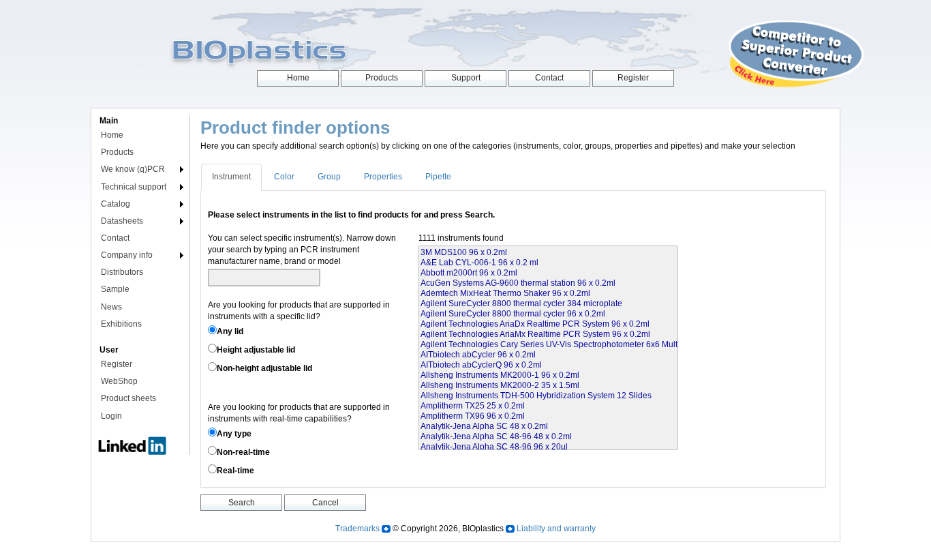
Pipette (438, 176)
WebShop (119, 381)
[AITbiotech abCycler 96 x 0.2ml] (548, 355)
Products (117, 152)
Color (284, 176)
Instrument (231, 176)
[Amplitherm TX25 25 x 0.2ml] (548, 406)
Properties (383, 176)
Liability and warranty (556, 528)
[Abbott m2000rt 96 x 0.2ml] (548, 273)
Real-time (235, 470)
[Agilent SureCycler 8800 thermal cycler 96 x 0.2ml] (548, 314)
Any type (234, 434)
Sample (115, 289)
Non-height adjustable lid (264, 368)
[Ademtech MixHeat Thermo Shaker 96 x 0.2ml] (548, 293)
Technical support (133, 187)
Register (116, 364)
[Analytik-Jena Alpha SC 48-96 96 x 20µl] (548, 447)
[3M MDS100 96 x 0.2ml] (548, 253)
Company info (127, 255)
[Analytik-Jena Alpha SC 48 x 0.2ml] (548, 426)
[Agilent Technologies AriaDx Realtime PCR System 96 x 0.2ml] (548, 324)
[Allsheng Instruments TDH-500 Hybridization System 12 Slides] (548, 396)
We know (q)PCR (133, 169)
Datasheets (122, 221)
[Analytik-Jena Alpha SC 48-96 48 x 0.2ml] (548, 437)
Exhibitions (121, 324)
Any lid (230, 331)
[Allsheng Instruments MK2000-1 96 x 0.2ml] (548, 375)
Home (112, 135)
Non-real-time (243, 452)
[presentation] (232, 177)
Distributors (122, 272)
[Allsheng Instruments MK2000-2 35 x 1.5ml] (548, 386)
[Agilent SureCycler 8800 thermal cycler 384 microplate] (548, 304)
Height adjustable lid (256, 350)
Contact (115, 238)
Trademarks (357, 528)
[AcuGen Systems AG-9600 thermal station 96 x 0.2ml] (548, 283)
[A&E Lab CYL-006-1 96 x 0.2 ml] (548, 263)
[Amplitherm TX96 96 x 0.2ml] (548, 416)
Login (111, 416)
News (111, 307)
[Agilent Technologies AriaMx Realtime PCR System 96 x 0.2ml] (548, 334)
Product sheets (128, 398)
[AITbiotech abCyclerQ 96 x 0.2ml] (548, 365)
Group (329, 176)
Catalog (115, 204)
